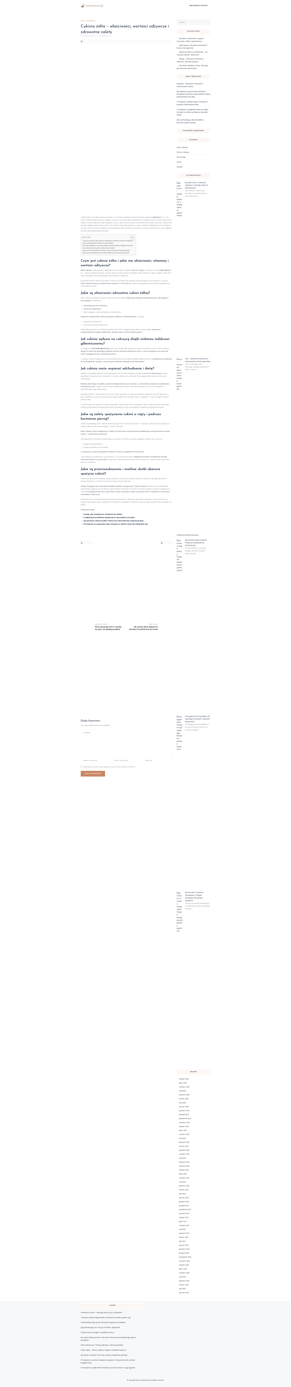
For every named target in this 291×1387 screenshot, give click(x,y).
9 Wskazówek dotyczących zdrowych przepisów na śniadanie (103, 1322)
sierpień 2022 (184, 1170)
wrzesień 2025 (184, 1122)
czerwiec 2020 (184, 1273)
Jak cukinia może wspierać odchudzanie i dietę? (99, 248)
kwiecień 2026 (184, 1095)
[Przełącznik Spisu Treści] (131, 238)
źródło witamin (164, 270)
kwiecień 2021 (184, 1233)
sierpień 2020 (184, 1265)
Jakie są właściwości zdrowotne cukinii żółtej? (98, 243)
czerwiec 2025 (184, 1134)
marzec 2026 (184, 1099)
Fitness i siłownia (183, 152)
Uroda (179, 162)
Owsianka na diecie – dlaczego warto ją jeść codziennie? (101, 1312)
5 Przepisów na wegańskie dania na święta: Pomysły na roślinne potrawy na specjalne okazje (192, 112)
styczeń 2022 (184, 1198)
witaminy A (157, 217)
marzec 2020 (184, 1285)
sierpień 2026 (184, 1079)
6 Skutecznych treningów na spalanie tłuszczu (97, 1332)
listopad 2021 (184, 1205)
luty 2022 (182, 1194)
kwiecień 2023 (184, 1162)
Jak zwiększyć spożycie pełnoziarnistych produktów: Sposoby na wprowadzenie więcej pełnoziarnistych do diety (193, 94)
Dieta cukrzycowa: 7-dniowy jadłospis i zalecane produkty (102, 1345)
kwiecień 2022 (184, 1186)
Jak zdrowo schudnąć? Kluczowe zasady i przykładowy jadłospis (104, 1355)
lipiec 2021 (183, 1221)
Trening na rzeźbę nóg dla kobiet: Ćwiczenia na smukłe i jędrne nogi (105, 1317)
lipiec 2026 (183, 1083)
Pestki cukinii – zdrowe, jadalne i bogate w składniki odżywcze (103, 1350)
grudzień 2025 (184, 1110)
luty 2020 (182, 1288)
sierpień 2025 (184, 1126)
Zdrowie (180, 167)
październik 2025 (185, 1118)
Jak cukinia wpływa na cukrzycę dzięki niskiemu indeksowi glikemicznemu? (108, 245)
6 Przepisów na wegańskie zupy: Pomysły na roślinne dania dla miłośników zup (116, 524)
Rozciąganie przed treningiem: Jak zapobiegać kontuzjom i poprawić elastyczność (197, 719)
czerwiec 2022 (184, 1178)
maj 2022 (182, 1182)
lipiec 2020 (183, 1269)
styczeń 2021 (184, 1245)
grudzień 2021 (184, 1201)
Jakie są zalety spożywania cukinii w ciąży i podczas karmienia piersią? (106, 250)
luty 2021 (182, 1241)
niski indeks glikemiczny (100, 348)
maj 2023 (182, 1158)
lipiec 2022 (183, 1174)
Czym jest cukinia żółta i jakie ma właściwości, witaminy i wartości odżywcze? (108, 241)
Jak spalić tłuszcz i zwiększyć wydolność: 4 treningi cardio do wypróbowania (196, 185)
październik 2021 (185, 1209)
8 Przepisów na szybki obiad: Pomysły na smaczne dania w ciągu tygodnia (108, 1368)
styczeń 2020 (184, 1292)
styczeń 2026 (184, 1107)
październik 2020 (185, 1257)
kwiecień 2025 (184, 1142)
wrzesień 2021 (184, 1213)
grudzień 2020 (184, 1249)
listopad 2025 (184, 1114)
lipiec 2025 (183, 1130)
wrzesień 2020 (184, 1261)
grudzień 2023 (184, 1150)
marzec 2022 (184, 1190)
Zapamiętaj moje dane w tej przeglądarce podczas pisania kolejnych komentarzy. (109, 767)
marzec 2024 (184, 1146)
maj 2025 (182, 1138)
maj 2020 (182, 1277)
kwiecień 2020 (184, 1281)
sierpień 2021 (184, 1217)
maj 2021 (182, 1229)
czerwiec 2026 (184, 1087)
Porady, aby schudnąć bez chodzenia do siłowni (103, 514)
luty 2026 (182, 1103)
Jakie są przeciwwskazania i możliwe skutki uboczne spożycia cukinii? (106, 253)
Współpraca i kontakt (198, 6)
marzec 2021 (184, 1237)
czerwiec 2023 (184, 1154)
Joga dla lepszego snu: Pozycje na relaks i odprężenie (100, 1327)
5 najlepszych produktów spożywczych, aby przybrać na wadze (109, 517)
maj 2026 (182, 1091)
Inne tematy (181, 157)
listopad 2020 (184, 1253)
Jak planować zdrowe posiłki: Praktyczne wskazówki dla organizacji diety (114, 521)
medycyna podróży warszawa (187, 535)
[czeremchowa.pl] (92, 5)
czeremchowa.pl (145, 1380)
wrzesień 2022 (184, 1166)
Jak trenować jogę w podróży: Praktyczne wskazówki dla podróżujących (196, 542)
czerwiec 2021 (184, 1225)
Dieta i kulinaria (88, 21)
